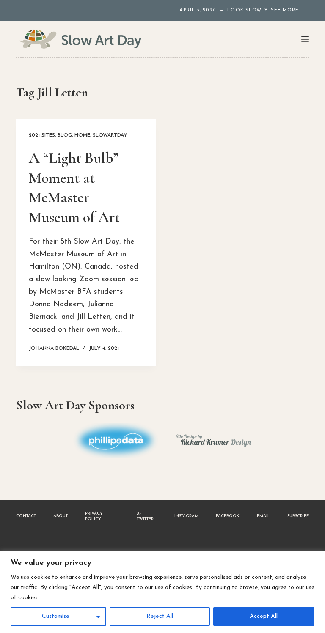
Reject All (159, 616)
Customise (55, 616)
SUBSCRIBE (298, 516)
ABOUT (60, 516)
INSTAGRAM (186, 516)
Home (82, 135)
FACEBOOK (228, 516)
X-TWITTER (145, 516)
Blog (65, 135)
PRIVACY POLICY (94, 516)
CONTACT (26, 516)
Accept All (264, 616)
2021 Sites (42, 135)
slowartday (110, 135)
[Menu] (305, 39)
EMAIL (263, 516)
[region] (162, 592)
